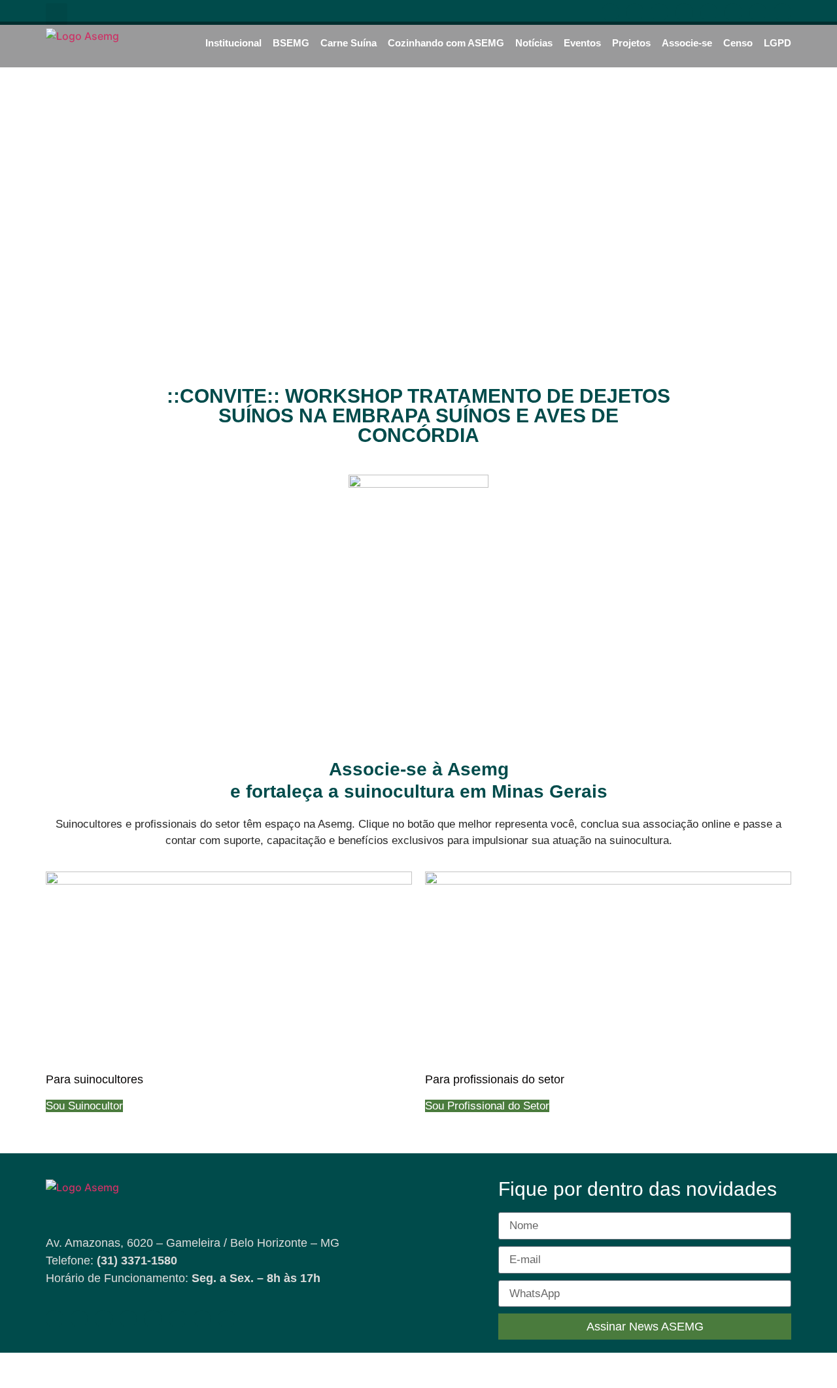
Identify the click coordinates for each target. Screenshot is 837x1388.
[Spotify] (733, 12)
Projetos (631, 42)
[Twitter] (758, 12)
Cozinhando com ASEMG (446, 42)
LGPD (777, 42)
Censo (738, 42)
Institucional (233, 42)
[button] (56, 14)
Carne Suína (348, 42)
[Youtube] (635, 12)
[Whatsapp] (709, 12)
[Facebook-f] (610, 12)
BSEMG (291, 42)
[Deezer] (782, 12)
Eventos (582, 42)
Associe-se (687, 42)
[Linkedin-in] (684, 12)
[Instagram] (659, 12)
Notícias (534, 42)
